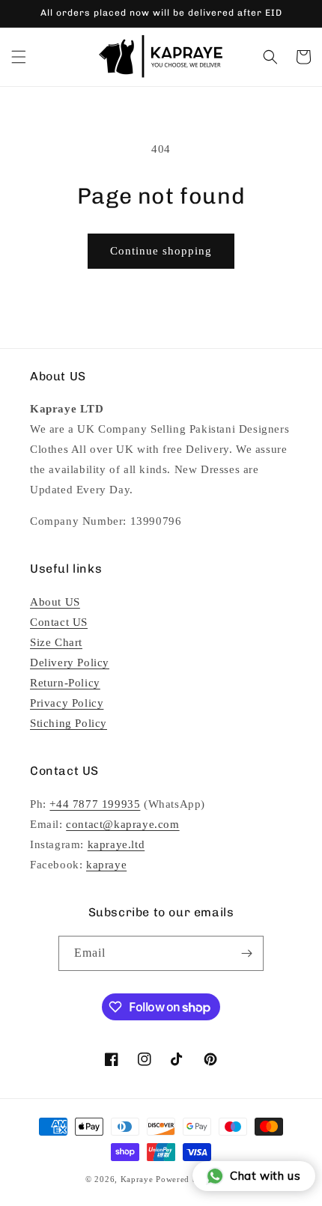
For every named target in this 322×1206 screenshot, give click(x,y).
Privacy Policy (66, 703)
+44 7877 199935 (94, 804)
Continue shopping (161, 251)
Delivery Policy (69, 663)
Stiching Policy (68, 723)
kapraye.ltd (116, 844)
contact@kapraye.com (122, 824)
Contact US (59, 622)
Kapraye (137, 1179)
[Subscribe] (246, 953)
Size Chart (56, 642)
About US (55, 602)
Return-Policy (65, 683)
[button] (18, 56)
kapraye (106, 865)
